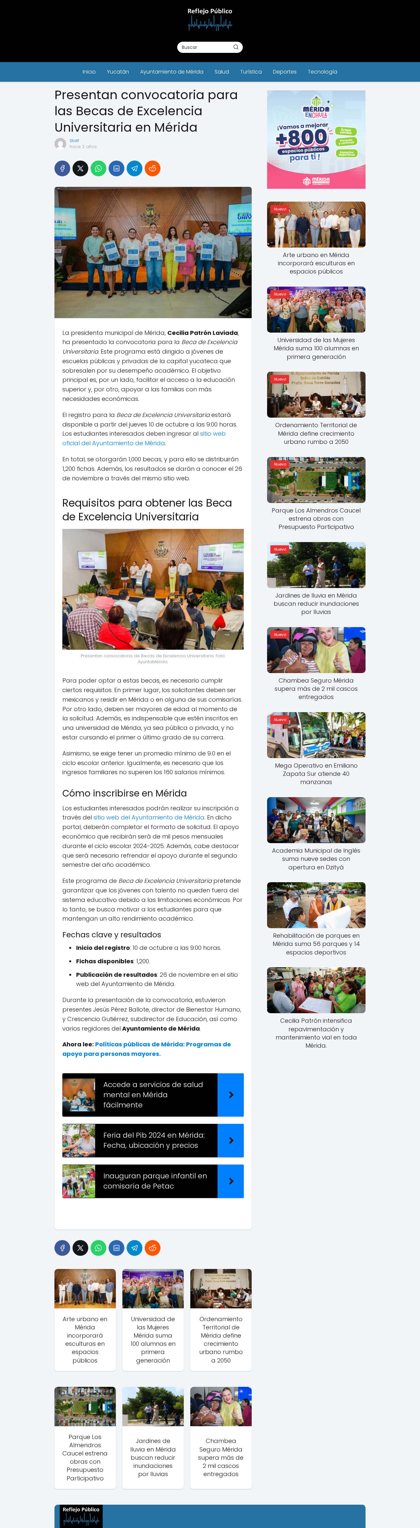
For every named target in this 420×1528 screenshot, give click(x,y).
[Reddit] (152, 168)
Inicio (89, 72)
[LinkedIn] (116, 168)
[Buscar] (236, 47)
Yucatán (118, 72)
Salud (222, 72)
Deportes (285, 72)
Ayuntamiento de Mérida (171, 72)
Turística (251, 72)
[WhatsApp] (98, 168)
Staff (74, 141)
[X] (80, 168)
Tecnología (322, 72)
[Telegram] (134, 168)
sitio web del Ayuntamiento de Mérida (149, 817)
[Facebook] (62, 168)
